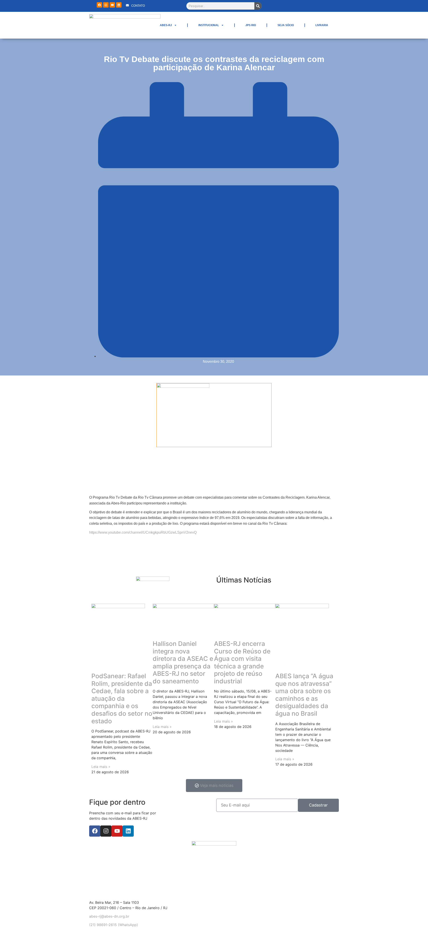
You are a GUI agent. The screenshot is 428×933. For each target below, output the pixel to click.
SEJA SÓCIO (286, 25)
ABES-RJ (166, 25)
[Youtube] (112, 5)
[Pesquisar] (258, 6)
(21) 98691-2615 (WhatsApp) (113, 925)
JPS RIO (250, 25)
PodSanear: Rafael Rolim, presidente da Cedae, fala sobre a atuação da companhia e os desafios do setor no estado (121, 698)
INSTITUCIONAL (208, 25)
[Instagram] (106, 5)
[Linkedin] (118, 5)
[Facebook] (99, 5)
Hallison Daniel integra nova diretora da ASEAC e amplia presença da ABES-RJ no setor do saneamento (183, 662)
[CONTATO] (127, 5)
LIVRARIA (321, 25)
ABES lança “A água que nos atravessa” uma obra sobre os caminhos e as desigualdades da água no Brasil (304, 694)
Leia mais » (100, 766)
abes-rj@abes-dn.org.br (109, 916)
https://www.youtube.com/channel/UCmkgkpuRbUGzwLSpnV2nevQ (143, 532)
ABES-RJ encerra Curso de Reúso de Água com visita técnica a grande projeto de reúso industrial (242, 662)
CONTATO (138, 5)
